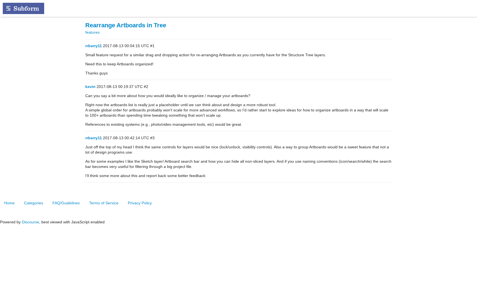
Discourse (30, 222)
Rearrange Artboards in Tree (125, 25)
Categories (33, 203)
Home (9, 203)
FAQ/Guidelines (66, 203)
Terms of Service (103, 203)
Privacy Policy (140, 203)
